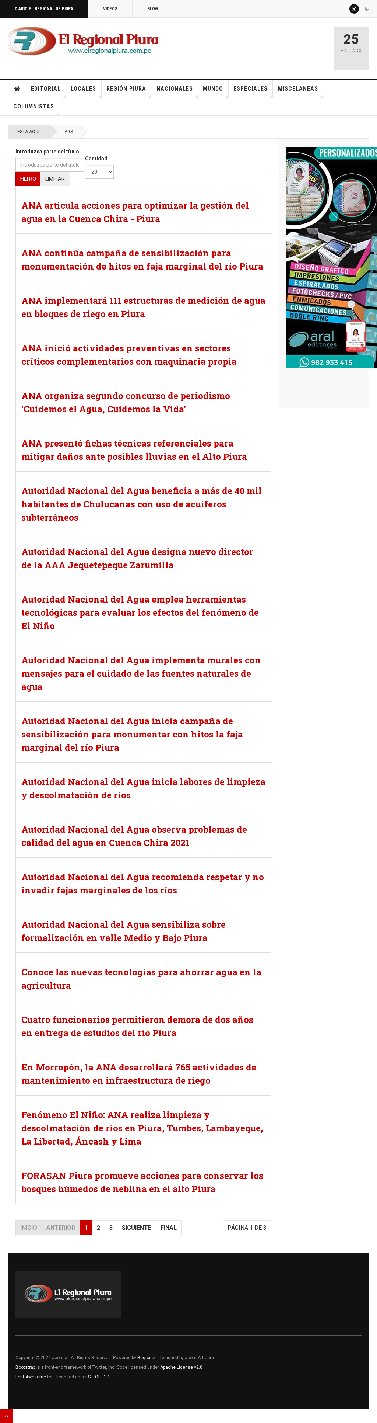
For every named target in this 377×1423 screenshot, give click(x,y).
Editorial (46, 88)
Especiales (250, 88)
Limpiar (55, 179)
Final (169, 1227)
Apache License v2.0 (181, 1367)
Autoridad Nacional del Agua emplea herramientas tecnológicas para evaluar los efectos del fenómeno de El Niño (140, 612)
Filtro (28, 179)
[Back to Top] (6, 1416)
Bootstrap (25, 1367)
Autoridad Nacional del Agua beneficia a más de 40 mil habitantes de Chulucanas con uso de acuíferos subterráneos (141, 504)
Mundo (213, 88)
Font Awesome (30, 1376)
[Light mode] (354, 9)
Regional (146, 1357)
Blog (152, 8)
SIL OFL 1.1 (99, 1376)
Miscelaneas (298, 88)
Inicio (17, 89)
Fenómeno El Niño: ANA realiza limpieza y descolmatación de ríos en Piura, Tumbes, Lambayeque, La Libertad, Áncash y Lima (142, 1128)
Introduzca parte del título (47, 152)
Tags (67, 131)
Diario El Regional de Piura (44, 8)
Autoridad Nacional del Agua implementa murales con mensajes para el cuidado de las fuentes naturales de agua (141, 673)
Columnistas (33, 106)
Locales (83, 88)
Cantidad (96, 159)
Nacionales (174, 88)
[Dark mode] (366, 9)
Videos (110, 8)
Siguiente (136, 1227)
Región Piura (126, 88)
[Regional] (83, 41)
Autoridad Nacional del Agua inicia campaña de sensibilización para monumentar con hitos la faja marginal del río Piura (132, 734)
